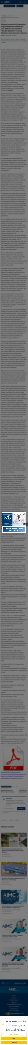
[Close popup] (24, 514)
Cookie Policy (24, 1032)
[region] (14, 1030)
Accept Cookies (14, 1042)
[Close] (26, 1018)
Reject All (14, 1038)
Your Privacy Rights (14, 1034)
